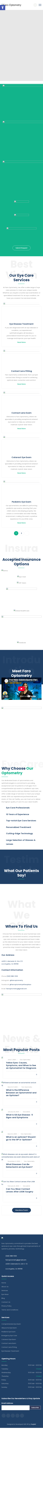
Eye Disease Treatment (22, 324)
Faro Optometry (25, 1060)
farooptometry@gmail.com (16, 989)
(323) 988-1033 (12, 976)
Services (5, 1290)
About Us (5, 1287)
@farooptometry (16, 980)
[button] (2, 7)
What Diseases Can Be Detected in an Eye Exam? (19, 1165)
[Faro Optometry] (11, 5)
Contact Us (6, 1302)
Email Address (7, 1403)
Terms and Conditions (10, 1310)
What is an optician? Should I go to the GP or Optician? (21, 1138)
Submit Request (21, 248)
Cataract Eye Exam (22, 457)
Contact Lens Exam (22, 412)
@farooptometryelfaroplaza (20, 984)
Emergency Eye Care (9, 1335)
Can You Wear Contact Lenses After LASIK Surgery (19, 1190)
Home (4, 1283)
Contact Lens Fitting (21, 371)
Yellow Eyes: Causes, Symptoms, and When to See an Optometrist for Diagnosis (21, 1065)
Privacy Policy (6, 1306)
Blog (3, 1298)
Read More (21, 342)
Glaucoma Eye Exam (9, 1328)
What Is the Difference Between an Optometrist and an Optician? (21, 1093)
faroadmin (26, 1112)
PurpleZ (33, 1424)
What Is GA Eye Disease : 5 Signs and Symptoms (19, 1116)
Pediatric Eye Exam (21, 501)
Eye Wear (5, 1294)
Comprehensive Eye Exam (11, 1324)
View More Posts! (21, 1210)
